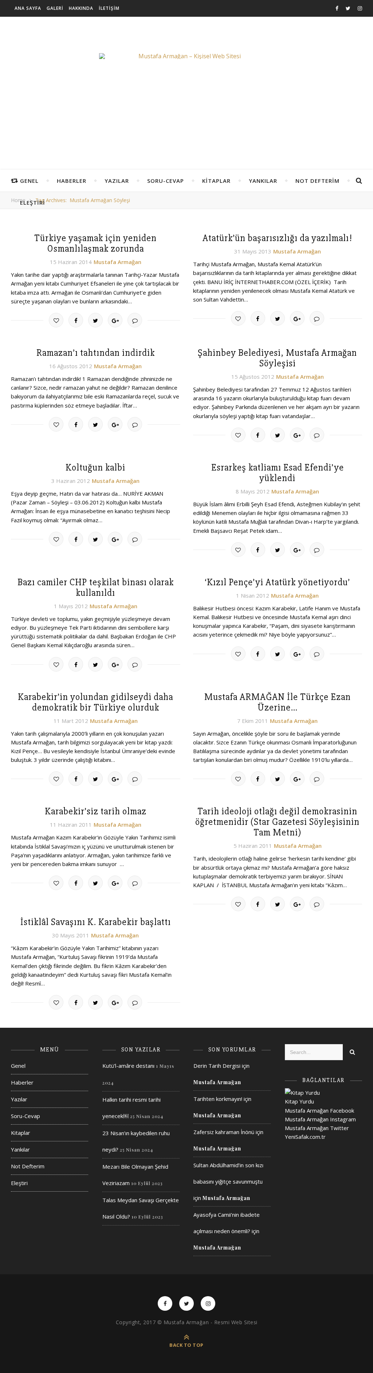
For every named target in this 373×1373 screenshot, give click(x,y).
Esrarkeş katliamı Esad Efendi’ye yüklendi (277, 473)
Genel (29, 180)
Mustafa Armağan (117, 261)
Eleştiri (32, 202)
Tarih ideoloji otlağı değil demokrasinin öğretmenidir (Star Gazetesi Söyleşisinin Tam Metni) (277, 822)
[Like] (56, 320)
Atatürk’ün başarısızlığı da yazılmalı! (277, 238)
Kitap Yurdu (299, 1101)
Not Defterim (317, 180)
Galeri (55, 8)
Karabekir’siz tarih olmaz (95, 811)
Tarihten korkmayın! (217, 1098)
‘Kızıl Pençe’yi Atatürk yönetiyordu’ (277, 582)
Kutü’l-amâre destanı (128, 1065)
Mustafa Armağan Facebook (319, 1110)
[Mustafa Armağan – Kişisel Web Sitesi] (186, 56)
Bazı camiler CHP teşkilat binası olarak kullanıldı (95, 588)
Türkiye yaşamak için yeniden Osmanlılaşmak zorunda (95, 243)
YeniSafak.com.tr (305, 1136)
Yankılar (263, 180)
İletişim (109, 8)
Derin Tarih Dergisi (216, 1065)
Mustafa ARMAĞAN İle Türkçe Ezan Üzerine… (277, 702)
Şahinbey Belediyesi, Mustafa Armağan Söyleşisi (277, 358)
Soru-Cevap (165, 180)
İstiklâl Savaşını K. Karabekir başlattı (95, 922)
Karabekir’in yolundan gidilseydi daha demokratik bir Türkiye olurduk (95, 702)
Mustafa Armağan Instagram (320, 1119)
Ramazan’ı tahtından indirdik (95, 353)
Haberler (71, 180)
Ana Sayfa (28, 8)
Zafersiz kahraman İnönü (223, 1132)
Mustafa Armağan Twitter (317, 1128)
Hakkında (81, 8)
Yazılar (117, 180)
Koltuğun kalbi (95, 467)
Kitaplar (216, 180)
